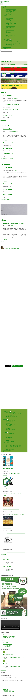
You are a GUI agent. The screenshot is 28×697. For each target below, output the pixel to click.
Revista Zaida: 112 (8, 167)
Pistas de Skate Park (8, 143)
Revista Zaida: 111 (8, 184)
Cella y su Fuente (7, 115)
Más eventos (3, 554)
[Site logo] (5, 2)
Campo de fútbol (7, 148)
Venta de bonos (6, 62)
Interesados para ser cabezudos (11, 79)
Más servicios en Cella (5, 199)
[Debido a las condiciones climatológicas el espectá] (14, 252)
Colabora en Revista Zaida (9, 636)
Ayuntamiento (12, 64)
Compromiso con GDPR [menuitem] (8, 691)
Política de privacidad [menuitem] (8, 693)
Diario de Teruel (6, 646)
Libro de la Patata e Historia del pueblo (13, 223)
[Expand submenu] (10, 39)
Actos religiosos (7, 559)
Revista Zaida (5, 165)
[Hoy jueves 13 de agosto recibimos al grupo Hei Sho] (14, 261)
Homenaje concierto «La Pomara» (11, 509)
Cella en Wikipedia (7, 645)
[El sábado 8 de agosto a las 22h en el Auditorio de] (14, 340)
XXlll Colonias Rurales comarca (11, 85)
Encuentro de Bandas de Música (10, 547)
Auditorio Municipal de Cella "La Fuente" (16, 514)
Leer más (5, 140)
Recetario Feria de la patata (10, 109)
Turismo (3, 92)
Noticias (10, 76)
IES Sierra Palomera (7, 644)
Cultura (3, 220)
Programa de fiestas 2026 (9, 74)
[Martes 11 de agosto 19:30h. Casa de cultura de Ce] (14, 293)
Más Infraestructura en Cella (7, 158)
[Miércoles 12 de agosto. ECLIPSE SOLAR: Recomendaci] (14, 324)
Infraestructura (6, 126)
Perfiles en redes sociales (8, 637)
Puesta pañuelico (7, 566)
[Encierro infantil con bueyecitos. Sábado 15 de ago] (14, 277)
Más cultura (3, 241)
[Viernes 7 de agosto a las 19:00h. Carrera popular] (14, 308)
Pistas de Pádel (7, 129)
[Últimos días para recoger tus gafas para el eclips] (14, 356)
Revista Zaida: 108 (8, 189)
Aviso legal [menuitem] (5, 689)
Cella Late (13, 225)
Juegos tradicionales (8, 468)
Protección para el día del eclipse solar (14, 68)
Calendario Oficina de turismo (11, 104)
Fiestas (8, 563)
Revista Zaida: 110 (8, 194)
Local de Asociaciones (9, 153)
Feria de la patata (7, 528)
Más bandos (3, 573)
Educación (9, 88)
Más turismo (3, 120)
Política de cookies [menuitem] (7, 690)
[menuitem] (4, 6)
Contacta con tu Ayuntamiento (10, 634)
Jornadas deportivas (8, 488)
